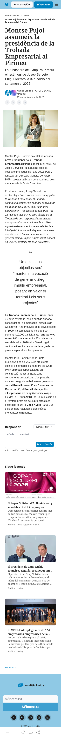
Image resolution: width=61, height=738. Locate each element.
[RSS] (47, 717)
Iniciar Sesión (22, 4)
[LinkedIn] (22, 717)
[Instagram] (39, 717)
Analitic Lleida (24, 90)
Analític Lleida (12, 15)
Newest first (42, 426)
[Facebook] (30, 717)
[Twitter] (13, 717)
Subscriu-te (43, 4)
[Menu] (56, 4)
